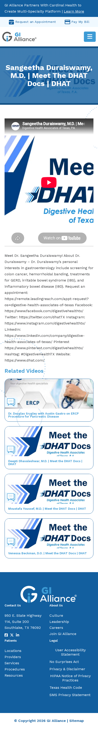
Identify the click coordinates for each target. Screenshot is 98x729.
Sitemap (76, 720)
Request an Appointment (35, 22)
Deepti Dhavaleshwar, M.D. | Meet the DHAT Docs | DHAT (45, 462)
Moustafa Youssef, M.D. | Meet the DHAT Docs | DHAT (47, 508)
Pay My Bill (80, 22)
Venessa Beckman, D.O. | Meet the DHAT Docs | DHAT (47, 553)
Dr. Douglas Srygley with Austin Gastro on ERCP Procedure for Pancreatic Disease (43, 415)
